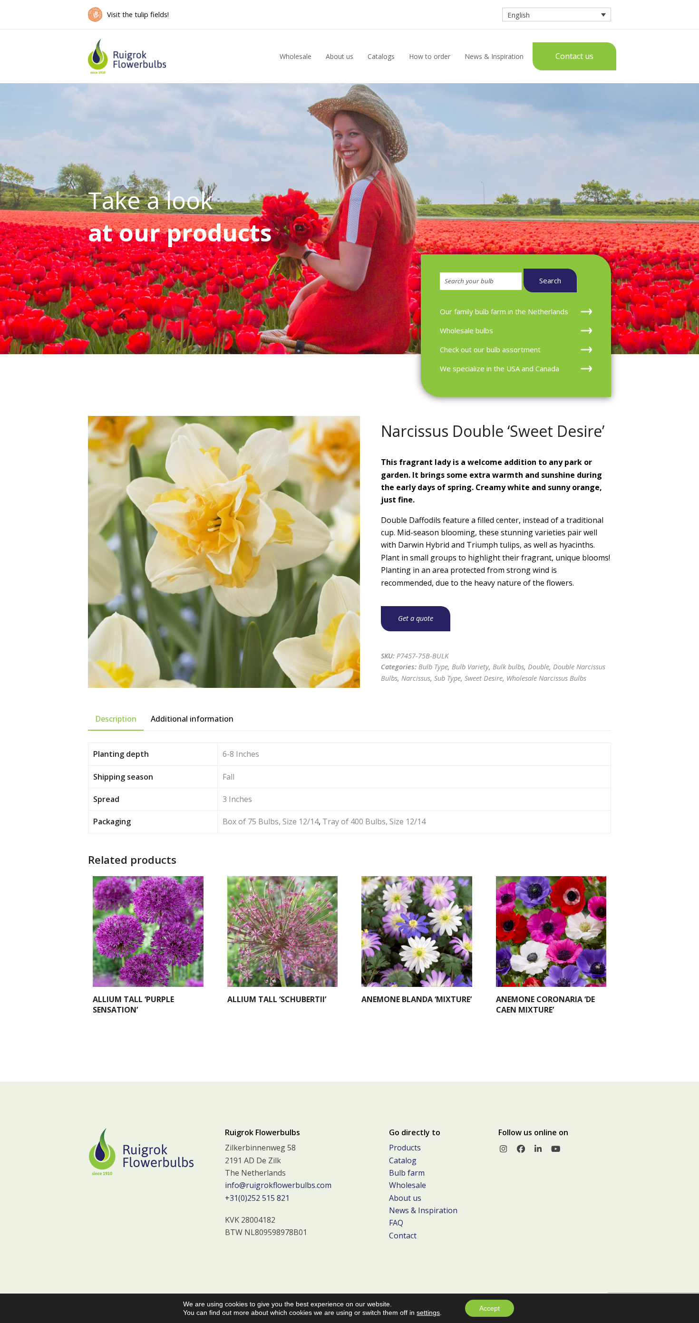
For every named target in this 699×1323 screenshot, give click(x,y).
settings (428, 1312)
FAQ (396, 1222)
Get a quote (415, 618)
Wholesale (407, 1185)
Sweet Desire (484, 678)
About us (405, 1198)
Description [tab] (115, 719)
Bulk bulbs (508, 666)
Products (405, 1147)
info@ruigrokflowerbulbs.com (278, 1185)
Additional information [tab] (192, 719)
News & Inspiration (423, 1210)
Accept (489, 1308)
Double (538, 666)
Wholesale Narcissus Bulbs (546, 678)
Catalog (403, 1160)
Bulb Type (433, 666)
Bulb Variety (470, 666)
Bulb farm (407, 1173)
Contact (403, 1235)
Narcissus (415, 678)
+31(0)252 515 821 (257, 1198)
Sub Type (447, 678)
